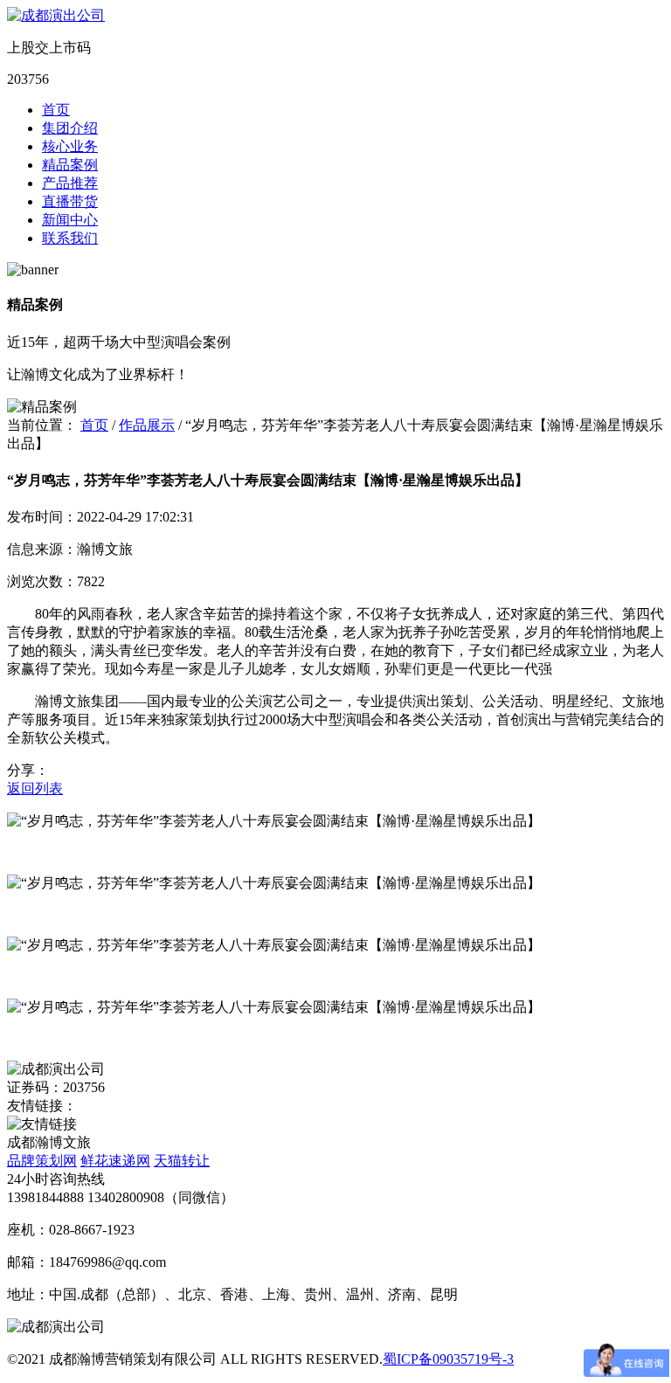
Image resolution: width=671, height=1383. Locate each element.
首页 (56, 109)
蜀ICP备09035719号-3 (448, 1359)
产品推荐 (70, 183)
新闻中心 (70, 219)
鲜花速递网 (115, 1160)
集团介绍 (70, 128)
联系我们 (70, 238)
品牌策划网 (42, 1160)
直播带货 (70, 201)
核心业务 (70, 146)
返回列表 (35, 788)
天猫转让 (182, 1160)
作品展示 (147, 425)
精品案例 (70, 164)
